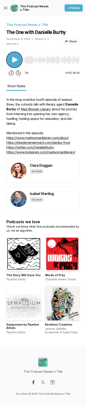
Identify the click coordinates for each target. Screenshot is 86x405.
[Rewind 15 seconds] (11, 73)
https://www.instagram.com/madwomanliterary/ (40, 152)
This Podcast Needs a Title (34, 8)
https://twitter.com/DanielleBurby (30, 147)
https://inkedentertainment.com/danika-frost (38, 143)
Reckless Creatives (58, 324)
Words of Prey (55, 275)
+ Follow (74, 8)
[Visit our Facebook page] (33, 382)
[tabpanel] (43, 127)
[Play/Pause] (14, 60)
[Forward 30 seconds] (18, 73)
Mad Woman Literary (36, 109)
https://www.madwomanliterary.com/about (37, 138)
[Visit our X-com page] (43, 382)
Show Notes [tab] (16, 86)
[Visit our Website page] (53, 382)
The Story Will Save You (23, 275)
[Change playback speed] (27, 73)
